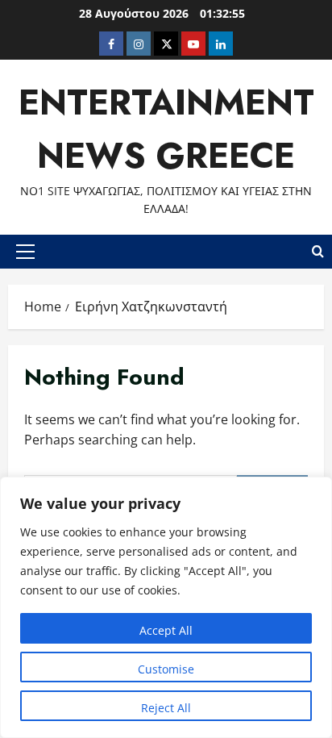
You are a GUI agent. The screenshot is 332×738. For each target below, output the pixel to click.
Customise (166, 669)
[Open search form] (318, 251)
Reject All (166, 707)
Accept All (166, 630)
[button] (25, 252)
